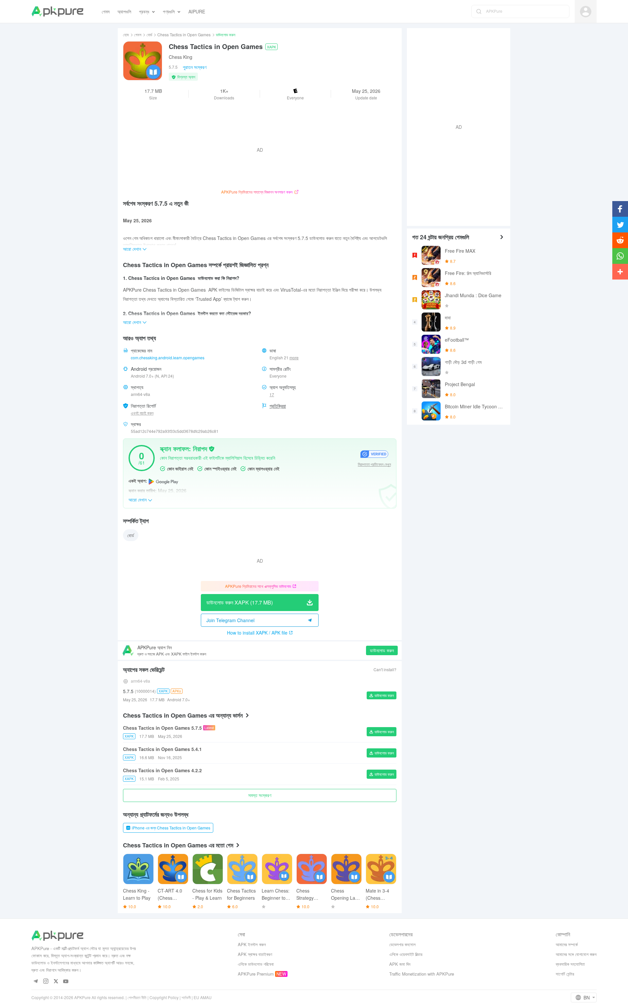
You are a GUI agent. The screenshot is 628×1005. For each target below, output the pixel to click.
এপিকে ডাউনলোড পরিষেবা (256, 964)
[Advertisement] (456, 126)
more (294, 357)
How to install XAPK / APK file (257, 632)
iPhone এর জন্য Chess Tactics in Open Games (171, 827)
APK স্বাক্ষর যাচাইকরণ (255, 954)
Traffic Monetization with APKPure (421, 974)
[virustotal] (211, 448)
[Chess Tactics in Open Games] (142, 60)
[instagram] (46, 982)
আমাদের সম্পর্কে (567, 944)
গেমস (137, 34)
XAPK (271, 46)
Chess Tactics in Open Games (184, 34)
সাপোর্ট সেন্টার (565, 974)
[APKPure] (57, 11)
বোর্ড (149, 34)
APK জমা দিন (399, 964)
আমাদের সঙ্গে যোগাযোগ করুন (576, 954)
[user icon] (585, 11)
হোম (126, 34)
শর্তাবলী (186, 997)
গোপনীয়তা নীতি (137, 997)
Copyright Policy (164, 997)
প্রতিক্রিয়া (278, 405)
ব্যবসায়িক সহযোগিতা (570, 964)
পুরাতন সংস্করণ (194, 67)
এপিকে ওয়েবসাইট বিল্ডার (405, 954)
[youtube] (66, 982)
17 (272, 394)
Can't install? (385, 669)
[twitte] (56, 982)
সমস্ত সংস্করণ (259, 795)
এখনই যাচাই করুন (142, 413)
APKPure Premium (256, 974)
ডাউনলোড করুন (382, 650)
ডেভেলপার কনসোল (402, 944)
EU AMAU (203, 997)
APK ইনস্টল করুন (252, 944)
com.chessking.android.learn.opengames (167, 357)
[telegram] (35, 982)
